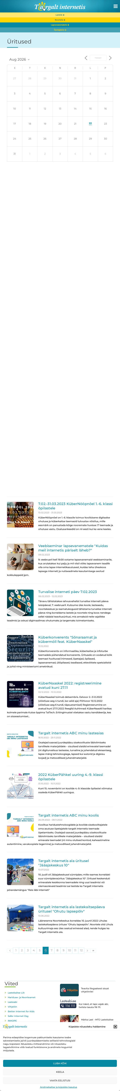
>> (93, 951)
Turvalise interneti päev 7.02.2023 (67, 592)
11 (75, 950)
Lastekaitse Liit (16, 992)
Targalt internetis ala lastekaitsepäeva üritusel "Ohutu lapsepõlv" (71, 909)
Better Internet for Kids (21, 1011)
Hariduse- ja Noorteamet (21, 997)
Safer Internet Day (18, 1016)
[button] (115, 1026)
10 (69, 950)
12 (81, 950)
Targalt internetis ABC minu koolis (68, 815)
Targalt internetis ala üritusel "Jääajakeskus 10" (63, 863)
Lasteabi (12, 1002)
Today (98, 58)
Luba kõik (60, 1063)
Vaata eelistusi (60, 1080)
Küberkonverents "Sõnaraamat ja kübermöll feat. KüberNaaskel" (67, 639)
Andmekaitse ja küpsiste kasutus (58, 1087)
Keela (60, 1071)
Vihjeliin (12, 1006)
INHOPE (12, 1020)
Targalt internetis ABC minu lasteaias (71, 733)
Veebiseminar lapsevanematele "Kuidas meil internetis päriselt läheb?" (73, 548)
